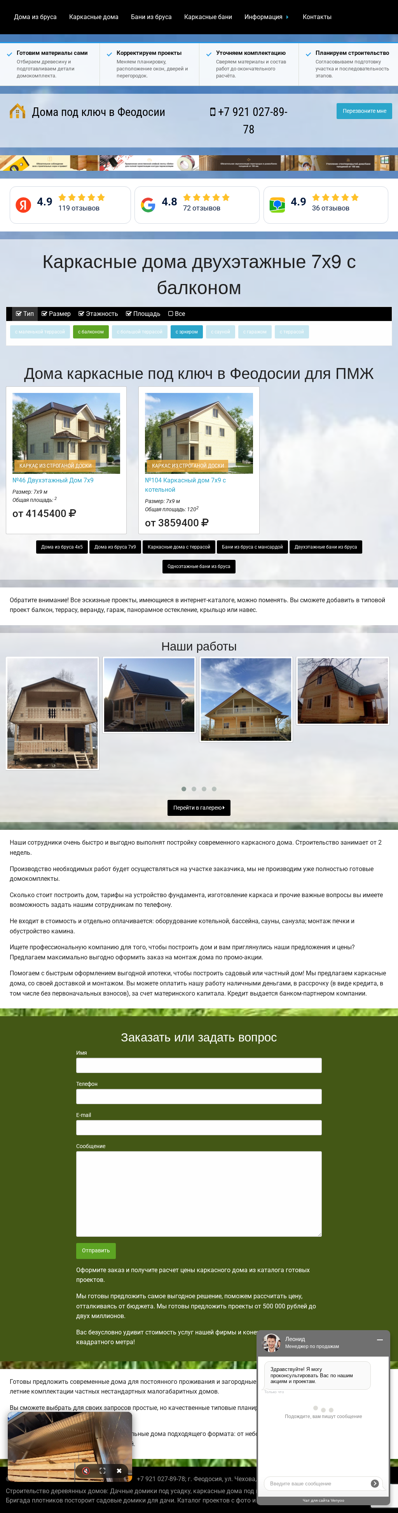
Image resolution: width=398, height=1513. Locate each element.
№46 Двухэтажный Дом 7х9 (53, 480)
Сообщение (90, 1146)
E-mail (83, 1115)
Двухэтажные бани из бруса (326, 547)
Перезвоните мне (364, 111)
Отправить (96, 1250)
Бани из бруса (151, 17)
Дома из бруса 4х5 (62, 547)
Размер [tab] (59, 313)
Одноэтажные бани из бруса (199, 566)
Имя (81, 1053)
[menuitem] (35, 17)
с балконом (91, 332)
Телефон (87, 1084)
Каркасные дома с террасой (179, 547)
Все (179, 313)
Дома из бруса (35, 17)
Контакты (317, 17)
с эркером (187, 332)
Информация (263, 17)
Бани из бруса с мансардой (252, 547)
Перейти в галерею (198, 808)
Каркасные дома (94, 17)
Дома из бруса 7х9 (115, 547)
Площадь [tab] (146, 313)
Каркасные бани (208, 17)
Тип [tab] (28, 313)
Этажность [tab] (101, 313)
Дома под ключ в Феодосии (97, 112)
